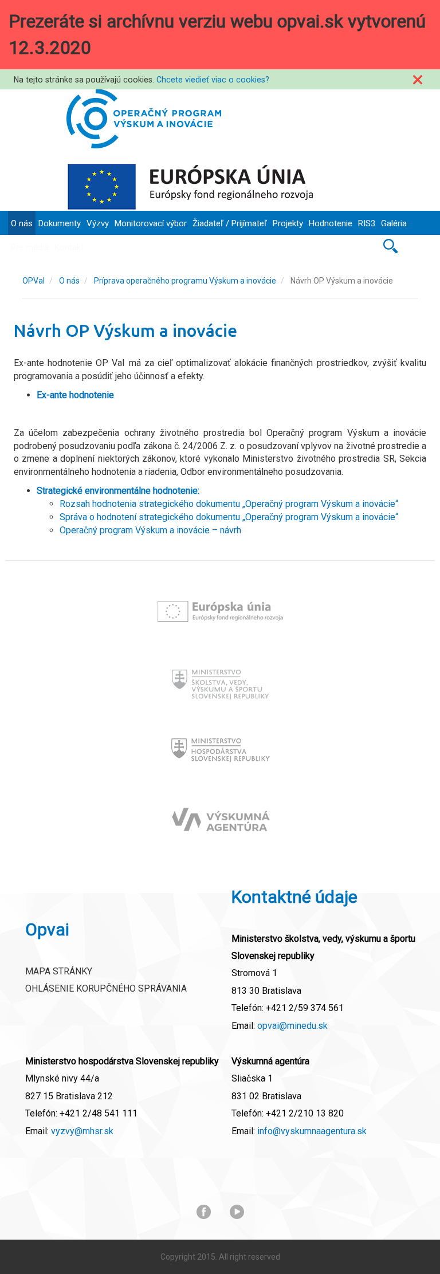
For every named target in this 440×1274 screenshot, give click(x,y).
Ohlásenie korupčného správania (106, 988)
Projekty (288, 223)
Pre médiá (30, 247)
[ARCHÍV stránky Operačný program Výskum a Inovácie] (144, 118)
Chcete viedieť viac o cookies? (212, 79)
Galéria (394, 223)
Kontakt (69, 247)
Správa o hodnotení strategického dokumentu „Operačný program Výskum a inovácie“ (229, 517)
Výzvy (98, 223)
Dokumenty (59, 223)
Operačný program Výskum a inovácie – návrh (150, 530)
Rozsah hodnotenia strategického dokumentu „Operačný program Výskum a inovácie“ (229, 503)
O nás (22, 223)
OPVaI (33, 280)
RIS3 (366, 223)
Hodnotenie (330, 223)
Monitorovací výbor (151, 223)
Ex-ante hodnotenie (75, 395)
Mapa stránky (58, 971)
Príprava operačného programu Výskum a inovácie (185, 280)
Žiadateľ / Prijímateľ (229, 223)
